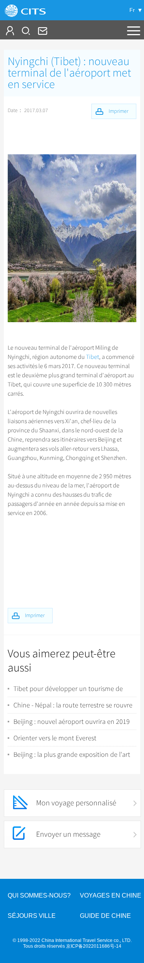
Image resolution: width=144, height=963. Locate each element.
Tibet (92, 357)
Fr (132, 10)
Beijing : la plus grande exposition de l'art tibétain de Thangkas (71, 754)
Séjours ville (32, 915)
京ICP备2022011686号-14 (93, 946)
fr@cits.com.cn (41, 30)
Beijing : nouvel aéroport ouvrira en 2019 (71, 721)
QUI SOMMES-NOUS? (39, 895)
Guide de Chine (105, 915)
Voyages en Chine (110, 895)
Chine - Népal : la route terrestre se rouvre (72, 705)
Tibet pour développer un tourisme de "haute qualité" (68, 688)
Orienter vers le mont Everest (54, 738)
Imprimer (35, 615)
